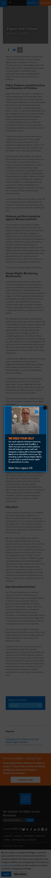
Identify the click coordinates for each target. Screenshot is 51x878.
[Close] (45, 407)
